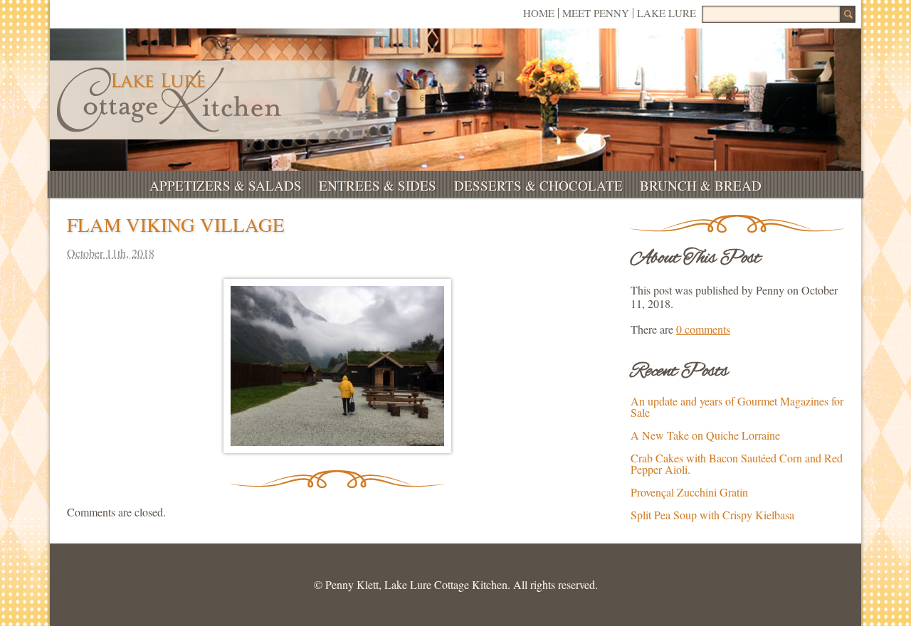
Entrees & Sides (377, 185)
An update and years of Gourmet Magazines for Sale (737, 406)
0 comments (703, 329)
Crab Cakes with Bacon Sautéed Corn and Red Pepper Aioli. (737, 463)
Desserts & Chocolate (538, 185)
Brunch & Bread (701, 185)
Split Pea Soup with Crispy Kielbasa (712, 514)
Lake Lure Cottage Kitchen (169, 100)
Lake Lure (666, 13)
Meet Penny (595, 13)
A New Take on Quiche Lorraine (705, 435)
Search (847, 14)
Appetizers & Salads (225, 185)
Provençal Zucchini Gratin (689, 491)
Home (538, 13)
